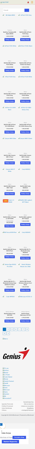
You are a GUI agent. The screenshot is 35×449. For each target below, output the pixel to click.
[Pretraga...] (26, 10)
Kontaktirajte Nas (29, 402)
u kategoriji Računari (28, 410)
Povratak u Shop (19, 437)
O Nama (4, 410)
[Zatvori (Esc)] (13, 446)
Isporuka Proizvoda (7, 404)
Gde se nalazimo (29, 404)
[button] (32, 2)
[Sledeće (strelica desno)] (6, 448)
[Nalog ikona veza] (28, 2)
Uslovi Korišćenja (7, 408)
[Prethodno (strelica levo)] (2, 448)
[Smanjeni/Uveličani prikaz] (2, 446)
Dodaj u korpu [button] (9, 39)
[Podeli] (9, 446)
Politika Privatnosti (7, 406)
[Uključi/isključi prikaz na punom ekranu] (6, 446)
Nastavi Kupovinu (10, 442)
